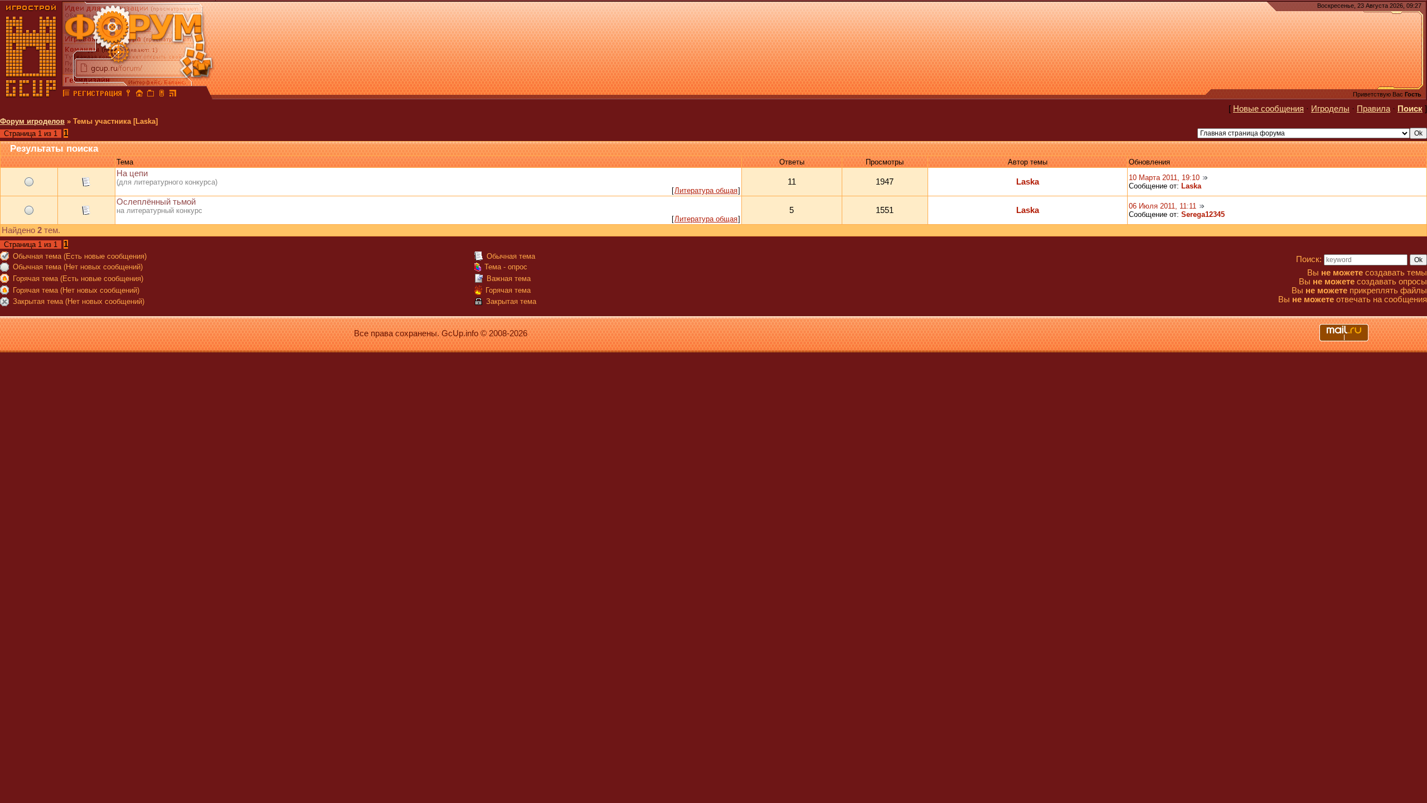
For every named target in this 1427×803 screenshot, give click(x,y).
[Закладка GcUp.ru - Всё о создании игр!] (150, 94)
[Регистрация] (97, 94)
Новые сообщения (1268, 108)
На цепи (132, 173)
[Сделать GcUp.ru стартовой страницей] (139, 94)
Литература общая (705, 190)
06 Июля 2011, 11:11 (1162, 206)
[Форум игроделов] (66, 94)
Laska (1027, 181)
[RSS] (172, 94)
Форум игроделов (32, 121)
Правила (1373, 108)
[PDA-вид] (161, 94)
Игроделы (1330, 108)
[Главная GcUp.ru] (31, 94)
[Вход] (128, 94)
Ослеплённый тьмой (156, 201)
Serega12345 (1203, 214)
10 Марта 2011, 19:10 (1164, 177)
